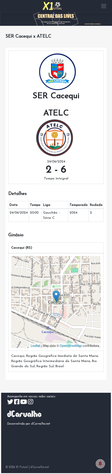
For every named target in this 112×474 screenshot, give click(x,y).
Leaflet (35, 345)
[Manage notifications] (100, 463)
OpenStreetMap (71, 345)
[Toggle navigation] (104, 6)
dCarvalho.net (40, 423)
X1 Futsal (22, 467)
